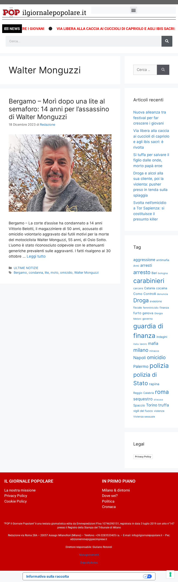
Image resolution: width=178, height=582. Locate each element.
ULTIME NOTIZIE (26, 268)
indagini (162, 337)
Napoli (139, 357)
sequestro (143, 398)
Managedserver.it (89, 554)
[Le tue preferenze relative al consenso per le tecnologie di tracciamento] (170, 574)
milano (140, 350)
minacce (154, 350)
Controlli (149, 294)
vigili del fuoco (143, 411)
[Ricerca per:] (145, 70)
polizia (159, 365)
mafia (153, 343)
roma (162, 391)
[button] (133, 10)
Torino (151, 405)
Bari (154, 273)
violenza (159, 411)
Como (137, 294)
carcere (138, 288)
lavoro (143, 343)
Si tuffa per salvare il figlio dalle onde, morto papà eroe (151, 160)
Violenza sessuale (144, 416)
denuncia (162, 294)
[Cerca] (167, 41)
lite (47, 272)
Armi (136, 265)
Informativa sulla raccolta (47, 576)
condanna (36, 272)
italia (136, 344)
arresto (141, 272)
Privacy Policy (143, 456)
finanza (164, 307)
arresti (146, 265)
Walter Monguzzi (86, 272)
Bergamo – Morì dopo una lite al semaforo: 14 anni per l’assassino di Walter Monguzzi (59, 109)
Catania (149, 288)
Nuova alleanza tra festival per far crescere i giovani (149, 117)
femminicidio (150, 307)
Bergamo (20, 272)
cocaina (161, 288)
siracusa (158, 399)
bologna (163, 273)
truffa (163, 405)
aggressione (144, 259)
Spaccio (139, 405)
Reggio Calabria (143, 393)
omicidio (66, 272)
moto (54, 272)
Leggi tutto (36, 256)
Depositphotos (89, 562)
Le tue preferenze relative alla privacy (108, 576)
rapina (154, 384)
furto (137, 313)
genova (147, 313)
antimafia (162, 260)
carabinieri (148, 280)
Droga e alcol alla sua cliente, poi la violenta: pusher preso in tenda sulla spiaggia (150, 184)
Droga (141, 300)
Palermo (140, 366)
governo (147, 318)
